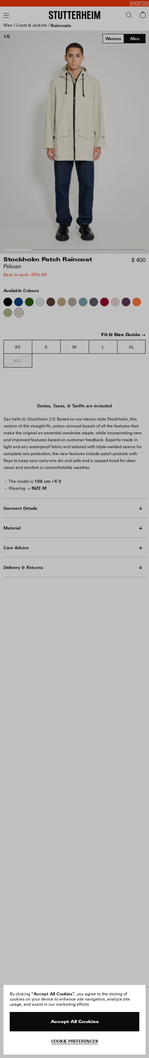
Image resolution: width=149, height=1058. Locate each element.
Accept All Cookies (75, 1022)
